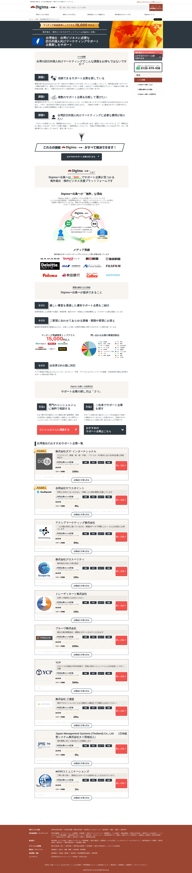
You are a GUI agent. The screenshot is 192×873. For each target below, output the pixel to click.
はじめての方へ (65, 865)
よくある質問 (77, 865)
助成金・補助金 (63, 853)
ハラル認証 (115, 833)
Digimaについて (149, 14)
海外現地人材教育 (79, 846)
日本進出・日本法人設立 (79, 856)
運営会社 (113, 865)
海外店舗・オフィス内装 (58, 840)
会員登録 (153, 8)
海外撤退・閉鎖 (81, 842)
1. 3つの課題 (141, 80)
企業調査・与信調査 (78, 833)
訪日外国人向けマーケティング (60, 856)
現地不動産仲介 (69, 842)
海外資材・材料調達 (80, 849)
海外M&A (123, 829)
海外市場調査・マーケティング (60, 833)
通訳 (111, 829)
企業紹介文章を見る (82, 480)
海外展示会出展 (90, 837)
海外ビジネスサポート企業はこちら (148, 2)
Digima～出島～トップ (51, 865)
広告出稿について (103, 865)
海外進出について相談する (96, 14)
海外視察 (105, 829)
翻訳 (117, 829)
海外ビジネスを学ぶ (69, 14)
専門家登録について (89, 865)
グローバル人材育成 (114, 846)
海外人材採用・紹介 (57, 846)
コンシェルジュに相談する (54, 429)
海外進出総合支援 (56, 829)
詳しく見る (120, 465)
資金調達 (54, 853)
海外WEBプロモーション (75, 835)
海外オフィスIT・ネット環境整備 (78, 840)
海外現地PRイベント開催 (112, 835)
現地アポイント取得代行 (129, 835)
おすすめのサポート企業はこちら (98, 430)
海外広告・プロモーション (94, 835)
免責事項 (129, 865)
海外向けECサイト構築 (63, 837)
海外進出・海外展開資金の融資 (80, 853)
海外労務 (68, 846)
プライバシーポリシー (140, 865)
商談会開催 (124, 833)
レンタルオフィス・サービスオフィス (128, 840)
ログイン (159, 8)
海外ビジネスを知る (42, 14)
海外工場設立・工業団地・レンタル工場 (103, 840)
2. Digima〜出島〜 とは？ (145, 84)
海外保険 (94, 853)
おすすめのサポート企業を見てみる (81, 157)
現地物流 (54, 849)
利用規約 (121, 865)
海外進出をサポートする (123, 14)
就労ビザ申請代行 (99, 846)
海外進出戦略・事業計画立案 (73, 829)
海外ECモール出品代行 (149, 833)
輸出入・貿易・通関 (65, 849)
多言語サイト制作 (78, 837)
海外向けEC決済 (135, 833)
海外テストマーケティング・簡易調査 (98, 833)
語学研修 (89, 846)
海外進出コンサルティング (92, 829)
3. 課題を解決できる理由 (145, 89)
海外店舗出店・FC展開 (149, 840)
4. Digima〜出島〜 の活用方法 (147, 94)
